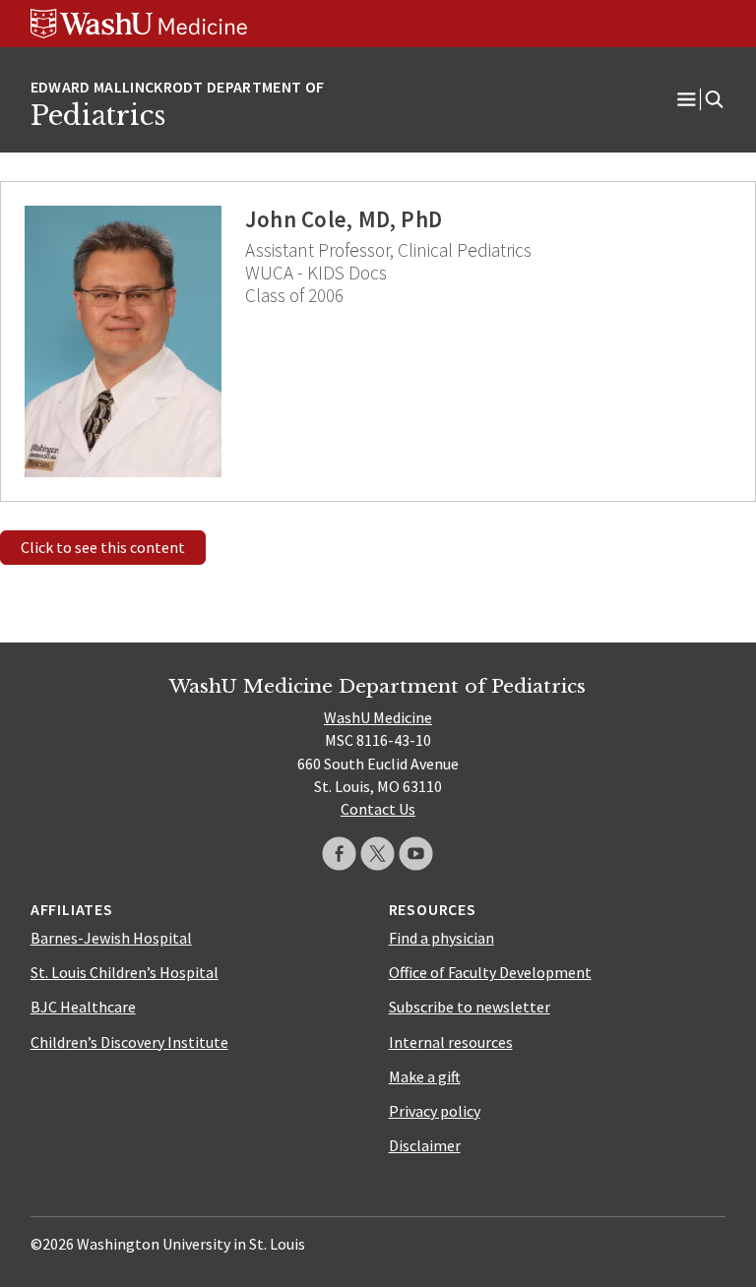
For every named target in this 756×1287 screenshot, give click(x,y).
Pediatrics (98, 115)
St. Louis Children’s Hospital (125, 972)
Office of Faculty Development (490, 972)
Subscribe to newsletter (469, 1006)
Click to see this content (103, 547)
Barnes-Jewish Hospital (111, 938)
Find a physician (441, 938)
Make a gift (425, 1076)
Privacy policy (434, 1111)
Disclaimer (425, 1145)
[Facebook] (339, 853)
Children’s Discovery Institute (129, 1042)
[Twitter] (377, 853)
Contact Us (378, 809)
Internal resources (451, 1042)
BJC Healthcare (83, 1006)
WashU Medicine (378, 717)
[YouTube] (416, 853)
